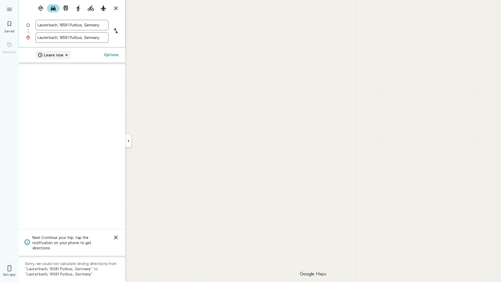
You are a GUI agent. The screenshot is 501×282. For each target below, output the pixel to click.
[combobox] (72, 25)
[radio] (40, 8)
